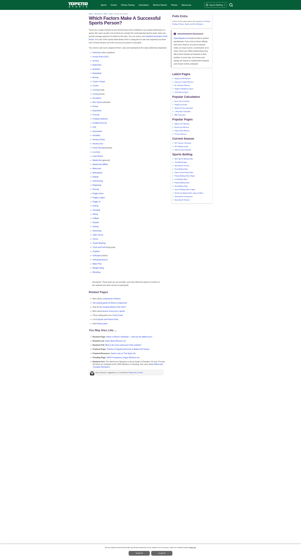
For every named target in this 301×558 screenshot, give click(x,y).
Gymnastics (97, 131)
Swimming (97, 231)
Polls (105, 14)
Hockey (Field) (99, 140)
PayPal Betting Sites (182, 183)
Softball (96, 218)
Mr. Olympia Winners (182, 85)
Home (91, 14)
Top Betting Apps (181, 162)
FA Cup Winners (181, 134)
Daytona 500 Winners (183, 78)
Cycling (96, 90)
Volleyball (97, 256)
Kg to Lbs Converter (182, 101)
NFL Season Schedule (183, 143)
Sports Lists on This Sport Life (123, 353)
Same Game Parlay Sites (184, 172)
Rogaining (97, 185)
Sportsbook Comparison (184, 196)
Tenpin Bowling (99, 243)
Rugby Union (98, 193)
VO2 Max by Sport (181, 92)
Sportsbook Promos (182, 166)
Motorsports (97, 173)
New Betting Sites (181, 186)
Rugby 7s (97, 202)
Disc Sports (97, 102)
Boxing (95, 77)
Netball (96, 177)
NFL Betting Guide (181, 146)
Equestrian (97, 111)
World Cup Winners (182, 127)
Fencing (96, 115)
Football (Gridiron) (100, 119)
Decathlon (97, 98)
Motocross (97, 168)
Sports (104, 5)
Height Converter (181, 105)
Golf (94, 127)
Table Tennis (98, 235)
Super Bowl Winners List (115, 341)
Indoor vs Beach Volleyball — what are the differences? (129, 337)
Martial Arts (97, 160)
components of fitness (111, 299)
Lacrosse (96, 152)
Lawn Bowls (98, 156)
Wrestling (96, 272)
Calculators (144, 5)
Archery (96, 61)
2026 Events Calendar (183, 150)
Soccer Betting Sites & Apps (185, 189)
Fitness (174, 5)
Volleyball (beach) (100, 260)
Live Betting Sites (181, 179)
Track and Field (99, 247)
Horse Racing (98, 148)
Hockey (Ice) (98, 144)
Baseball (96, 69)
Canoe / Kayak (99, 82)
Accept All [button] (161, 553)
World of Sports (160, 5)
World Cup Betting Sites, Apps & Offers (189, 193)
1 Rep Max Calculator (183, 111)
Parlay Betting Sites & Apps (185, 176)
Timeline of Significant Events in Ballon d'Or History (128, 349)
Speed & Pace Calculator (184, 108)
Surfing (96, 227)
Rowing (96, 189)
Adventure (97, 53)
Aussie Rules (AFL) (101, 57)
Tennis (95, 239)
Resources (186, 5)
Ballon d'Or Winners (182, 124)
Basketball (97, 73)
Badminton (97, 65)
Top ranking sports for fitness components (110, 303)
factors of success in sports (113, 311)
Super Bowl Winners (182, 131)
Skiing (95, 214)
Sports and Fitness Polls (108, 319)
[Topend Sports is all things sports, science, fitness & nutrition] (78, 5)
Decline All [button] (139, 553)
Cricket (95, 86)
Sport (111, 14)
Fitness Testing (128, 5)
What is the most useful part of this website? (123, 345)
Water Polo (97, 264)
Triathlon (96, 251)
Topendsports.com (181, 38)
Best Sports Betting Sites (184, 159)
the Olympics (198, 24)
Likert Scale (118, 315)
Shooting (96, 210)
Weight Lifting (98, 268)
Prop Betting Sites (181, 169)
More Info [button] (193, 547)
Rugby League (99, 198)
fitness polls (102, 324)
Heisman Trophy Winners (184, 82)
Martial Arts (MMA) (100, 164)
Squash (96, 222)
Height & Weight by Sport (184, 89)
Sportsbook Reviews (182, 200)
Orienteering (98, 181)
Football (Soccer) (100, 123)
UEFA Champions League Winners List (123, 358)
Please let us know (136, 372)
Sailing (95, 206)
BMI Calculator (180, 115)
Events (114, 5)
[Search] (231, 5)
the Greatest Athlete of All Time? (112, 307)
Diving (95, 106)
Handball (96, 135)
